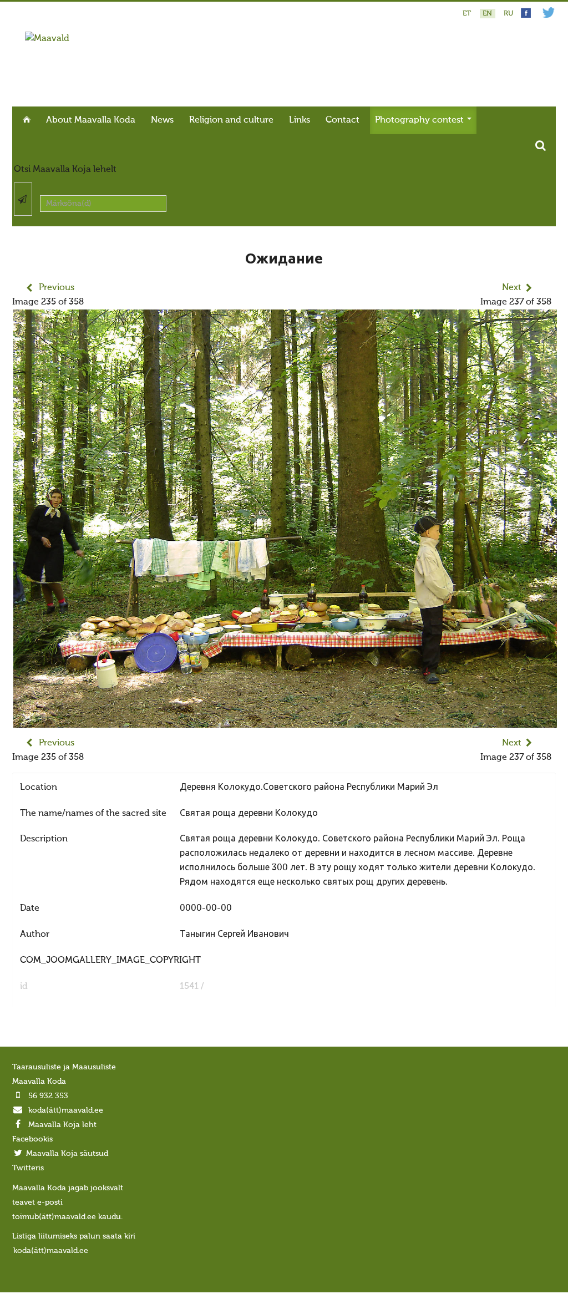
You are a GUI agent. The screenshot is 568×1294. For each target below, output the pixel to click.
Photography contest (420, 120)
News (162, 120)
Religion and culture (231, 120)
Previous (56, 287)
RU (508, 13)
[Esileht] (47, 38)
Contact (342, 120)
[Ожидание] (285, 720)
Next (511, 287)
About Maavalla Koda (90, 120)
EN (488, 13)
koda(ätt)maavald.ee (65, 1110)
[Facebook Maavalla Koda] (526, 16)
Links (299, 120)
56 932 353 (48, 1096)
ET (468, 13)
